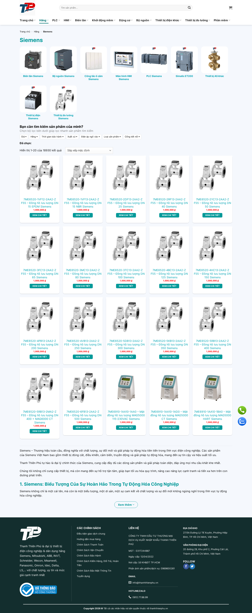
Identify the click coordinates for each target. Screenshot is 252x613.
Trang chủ (26, 20)
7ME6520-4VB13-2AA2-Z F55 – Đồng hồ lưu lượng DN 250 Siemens (82, 344)
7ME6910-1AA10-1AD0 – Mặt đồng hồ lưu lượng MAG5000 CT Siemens (169, 415)
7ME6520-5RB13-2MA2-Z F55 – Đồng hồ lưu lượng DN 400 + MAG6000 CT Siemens (39, 417)
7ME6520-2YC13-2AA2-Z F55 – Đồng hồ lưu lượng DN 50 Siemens (212, 203)
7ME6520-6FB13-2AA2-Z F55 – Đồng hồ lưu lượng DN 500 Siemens (82, 415)
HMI (66, 20)
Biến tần (80, 20)
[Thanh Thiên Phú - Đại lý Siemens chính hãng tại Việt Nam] (37, 7)
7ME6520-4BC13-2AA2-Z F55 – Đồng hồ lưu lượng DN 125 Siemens (169, 273)
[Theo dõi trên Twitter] (192, 566)
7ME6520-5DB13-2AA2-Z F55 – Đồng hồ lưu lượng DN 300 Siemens (126, 344)
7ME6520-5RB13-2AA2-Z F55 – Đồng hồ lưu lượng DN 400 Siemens (212, 344)
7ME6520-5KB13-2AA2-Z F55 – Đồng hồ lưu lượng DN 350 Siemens (169, 344)
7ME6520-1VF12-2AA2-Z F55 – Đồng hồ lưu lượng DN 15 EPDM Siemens (39, 203)
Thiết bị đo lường (196, 20)
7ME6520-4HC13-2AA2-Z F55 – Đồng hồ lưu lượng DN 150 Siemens (212, 273)
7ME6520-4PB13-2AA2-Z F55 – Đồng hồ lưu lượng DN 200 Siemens (39, 344)
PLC (55, 20)
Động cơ (124, 20)
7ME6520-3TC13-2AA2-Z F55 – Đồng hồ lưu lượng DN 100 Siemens (126, 273)
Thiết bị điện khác (167, 20)
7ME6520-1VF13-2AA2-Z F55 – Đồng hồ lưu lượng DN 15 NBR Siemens (82, 203)
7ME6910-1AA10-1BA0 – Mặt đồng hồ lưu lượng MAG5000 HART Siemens (212, 415)
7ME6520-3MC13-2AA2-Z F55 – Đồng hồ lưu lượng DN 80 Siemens (82, 273)
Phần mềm (221, 20)
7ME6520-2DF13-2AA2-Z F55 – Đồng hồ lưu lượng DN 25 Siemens (126, 203)
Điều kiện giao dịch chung (91, 533)
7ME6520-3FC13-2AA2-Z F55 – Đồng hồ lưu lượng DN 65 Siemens (39, 273)
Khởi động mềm (102, 20)
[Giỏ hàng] (230, 7)
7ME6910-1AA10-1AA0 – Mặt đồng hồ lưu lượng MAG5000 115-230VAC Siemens (126, 415)
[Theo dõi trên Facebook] (186, 566)
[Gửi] (189, 8)
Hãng (42, 20)
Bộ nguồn (142, 20)
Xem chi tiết (39, 215)
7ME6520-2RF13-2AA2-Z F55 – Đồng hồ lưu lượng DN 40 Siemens (169, 203)
